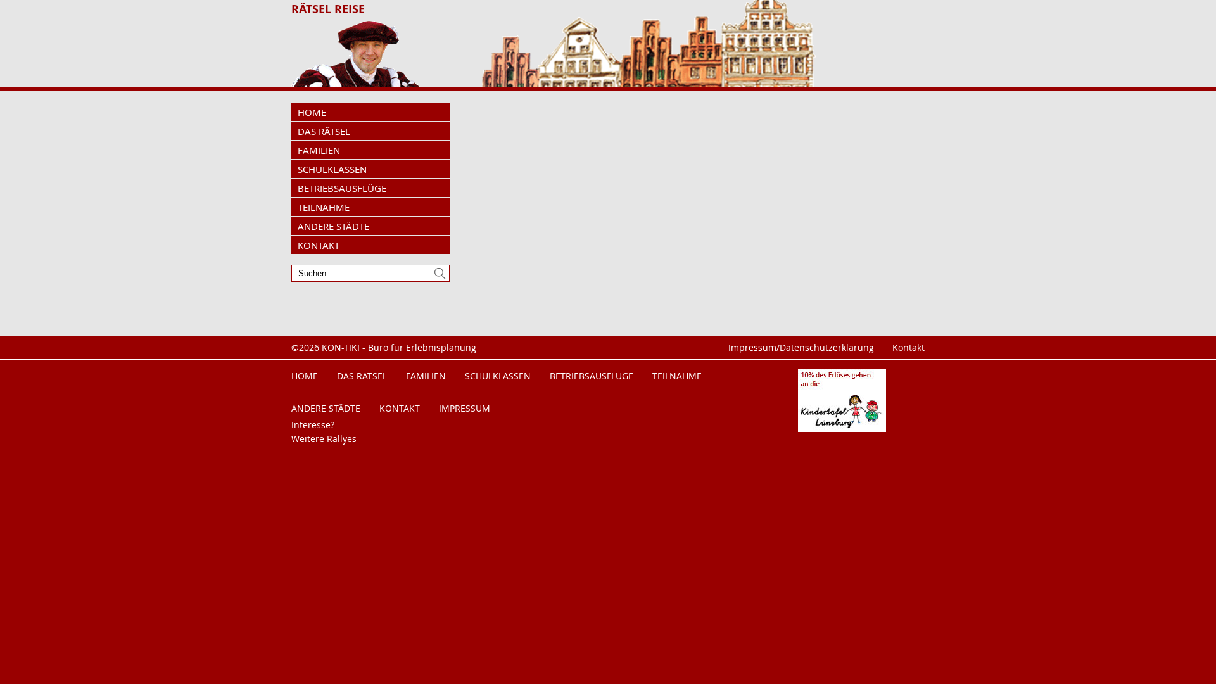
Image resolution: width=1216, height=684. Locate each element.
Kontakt (318, 245)
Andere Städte (333, 226)
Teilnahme (324, 207)
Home (312, 112)
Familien (319, 150)
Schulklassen (332, 169)
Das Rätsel (324, 131)
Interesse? (312, 425)
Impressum (464, 408)
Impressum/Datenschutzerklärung (801, 347)
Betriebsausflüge (342, 188)
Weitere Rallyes (324, 439)
